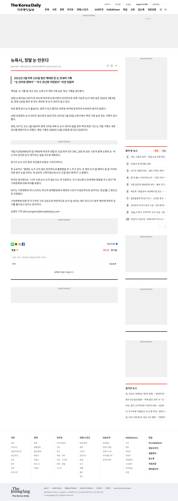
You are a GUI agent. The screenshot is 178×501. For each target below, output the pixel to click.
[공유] (116, 65)
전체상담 (106, 443)
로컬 (164, 150)
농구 (81, 463)
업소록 (141, 9)
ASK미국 (99, 9)
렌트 (127, 447)
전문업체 (129, 459)
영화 (81, 447)
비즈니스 (37, 463)
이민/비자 (14, 455)
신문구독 (107, 4)
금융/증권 (37, 451)
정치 (12, 463)
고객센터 (108, 488)
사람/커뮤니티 (16, 451)
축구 (81, 476)
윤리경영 (99, 488)
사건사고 (14, 447)
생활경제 (37, 447)
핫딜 (125, 9)
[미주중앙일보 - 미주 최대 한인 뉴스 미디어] (26, 7)
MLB (81, 459)
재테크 (36, 455)
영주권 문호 (107, 459)
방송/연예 (83, 443)
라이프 (70, 9)
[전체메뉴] (160, 9)
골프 (81, 472)
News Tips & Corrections (122, 488)
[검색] (165, 9)
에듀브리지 (153, 448)
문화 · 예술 (61, 463)
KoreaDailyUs (155, 442)
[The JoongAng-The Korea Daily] (20, 492)
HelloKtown (113, 9)
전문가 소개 (107, 451)
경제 (62, 9)
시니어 (59, 468)
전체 (47, 9)
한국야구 (83, 455)
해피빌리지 (153, 468)
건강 (58, 447)
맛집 (127, 472)
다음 (165, 227)
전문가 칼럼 (107, 447)
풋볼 (81, 468)
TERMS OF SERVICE (86, 488)
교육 (133, 9)
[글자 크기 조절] (107, 65)
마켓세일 (129, 468)
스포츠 (82, 451)
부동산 (36, 459)
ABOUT (46, 488)
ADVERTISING (57, 488)
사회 (54, 9)
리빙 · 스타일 (62, 459)
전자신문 (118, 4)
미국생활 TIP (108, 455)
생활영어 (152, 453)
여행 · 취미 (61, 455)
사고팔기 (129, 463)
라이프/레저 (61, 443)
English (128, 4)
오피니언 (14, 472)
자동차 (36, 468)
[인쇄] (111, 65)
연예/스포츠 (82, 9)
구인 (127, 443)
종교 (58, 451)
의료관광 (152, 9)
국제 (12, 468)
